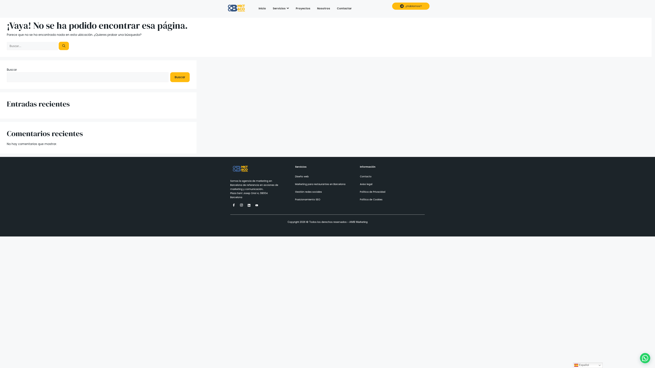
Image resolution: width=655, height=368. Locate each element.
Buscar (12, 70)
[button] (645, 358)
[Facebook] (233, 205)
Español (583, 365)
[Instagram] (241, 205)
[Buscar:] (33, 46)
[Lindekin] (249, 205)
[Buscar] (64, 46)
